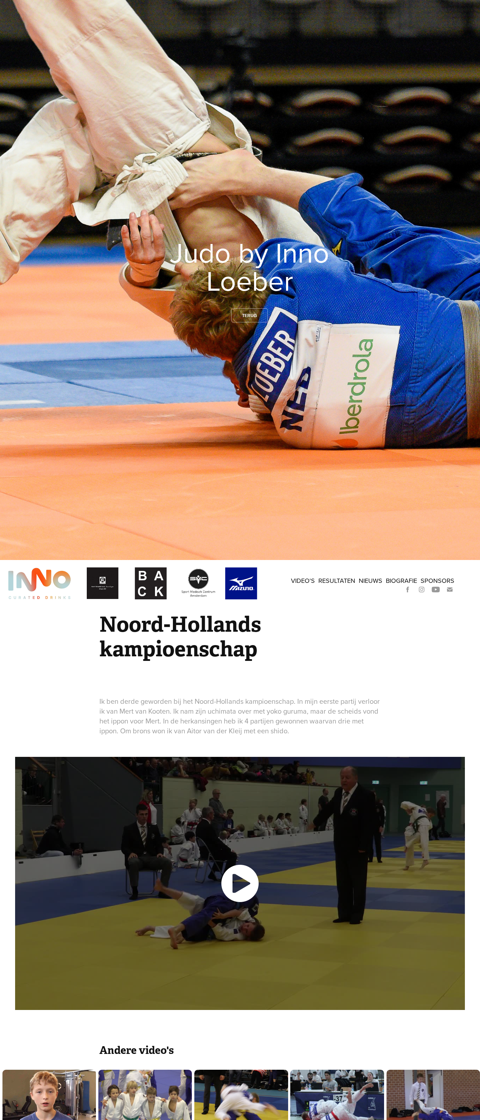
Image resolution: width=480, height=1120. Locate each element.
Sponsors (437, 580)
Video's (303, 580)
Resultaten (336, 580)
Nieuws (370, 580)
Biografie (401, 580)
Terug (249, 315)
